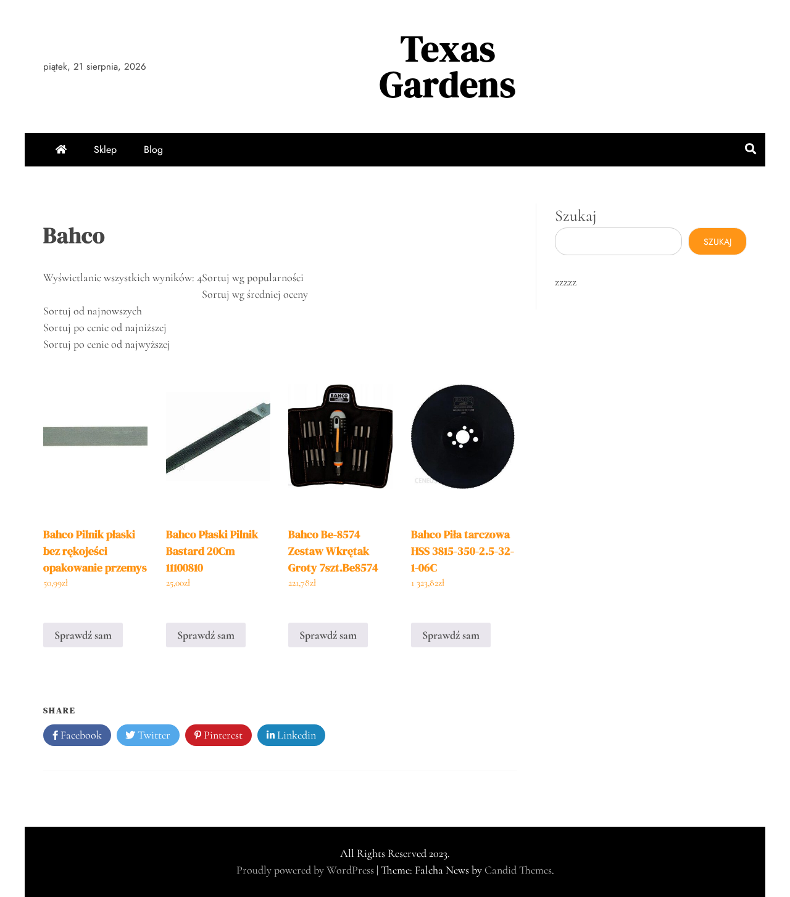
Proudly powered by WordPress (306, 870)
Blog (153, 149)
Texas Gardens (448, 66)
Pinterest (222, 735)
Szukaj (576, 215)
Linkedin (295, 735)
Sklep (105, 149)
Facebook (80, 735)
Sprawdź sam (83, 635)
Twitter (152, 735)
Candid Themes (518, 870)
